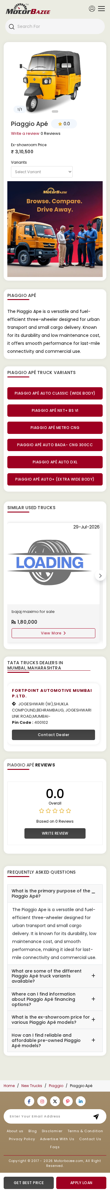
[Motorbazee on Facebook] (29, 1101)
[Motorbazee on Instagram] (42, 1101)
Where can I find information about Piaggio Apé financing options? (43, 999)
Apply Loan (81, 1182)
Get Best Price (29, 1182)
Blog (32, 1131)
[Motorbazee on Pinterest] (68, 1101)
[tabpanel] (55, 80)
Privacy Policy (22, 1138)
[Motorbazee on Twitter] (55, 1101)
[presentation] (100, 575)
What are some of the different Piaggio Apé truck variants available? (47, 976)
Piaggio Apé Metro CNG (55, 427)
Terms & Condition (86, 1131)
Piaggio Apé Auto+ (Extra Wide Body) (55, 479)
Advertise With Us (57, 1138)
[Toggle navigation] (100, 8)
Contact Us (90, 1138)
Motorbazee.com (68, 1161)
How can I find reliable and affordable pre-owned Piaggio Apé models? (46, 1040)
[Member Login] (92, 8)
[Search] (11, 26)
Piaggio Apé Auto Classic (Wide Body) (55, 393)
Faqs (55, 1146)
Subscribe (98, 1116)
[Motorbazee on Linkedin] (81, 1101)
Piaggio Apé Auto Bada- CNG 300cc (55, 444)
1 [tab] (55, 111)
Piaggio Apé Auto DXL (55, 462)
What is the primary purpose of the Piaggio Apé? (51, 893)
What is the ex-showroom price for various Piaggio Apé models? (51, 1019)
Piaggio (56, 1085)
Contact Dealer (53, 734)
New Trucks (31, 1085)
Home (9, 1085)
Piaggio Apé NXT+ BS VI (55, 410)
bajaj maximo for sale (33, 611)
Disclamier (52, 1131)
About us (15, 1131)
